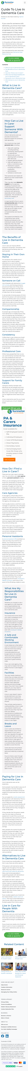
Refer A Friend (5, 1018)
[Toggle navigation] (25, 2)
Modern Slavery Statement (8, 1006)
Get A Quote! (9, 459)
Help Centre (4, 985)
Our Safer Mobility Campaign (9, 1029)
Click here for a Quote (14, 59)
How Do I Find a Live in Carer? (14, 73)
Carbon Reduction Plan (7, 1009)
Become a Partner (6, 1015)
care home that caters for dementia (13, 871)
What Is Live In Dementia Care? (14, 67)
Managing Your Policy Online (9, 992)
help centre (9, 1059)
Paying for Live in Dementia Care (15, 78)
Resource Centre (5, 989)
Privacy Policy (5, 1002)
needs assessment (19, 797)
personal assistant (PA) (10, 539)
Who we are (4, 1024)
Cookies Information (6, 987)
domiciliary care (9, 198)
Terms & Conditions (6, 1004)
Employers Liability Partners (8, 1027)
